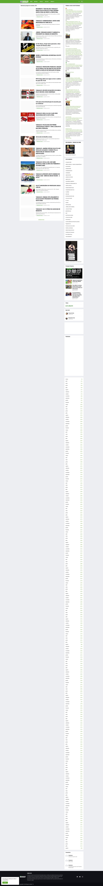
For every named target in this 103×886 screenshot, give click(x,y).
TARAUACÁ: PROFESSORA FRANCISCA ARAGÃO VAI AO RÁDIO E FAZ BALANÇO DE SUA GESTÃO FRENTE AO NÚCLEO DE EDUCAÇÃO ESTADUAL (48, 68)
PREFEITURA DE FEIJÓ (70, 230)
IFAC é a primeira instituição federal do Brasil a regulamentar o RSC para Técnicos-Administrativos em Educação (74, 119)
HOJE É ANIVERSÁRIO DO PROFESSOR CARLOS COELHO (48, 186)
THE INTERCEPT (69, 236)
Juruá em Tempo (69, 208)
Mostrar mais (70, 314)
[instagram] (82, 877)
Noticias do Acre (69, 128)
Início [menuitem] (31, 1)
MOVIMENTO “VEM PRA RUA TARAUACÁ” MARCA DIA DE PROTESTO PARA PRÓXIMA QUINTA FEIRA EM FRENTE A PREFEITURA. (47, 10)
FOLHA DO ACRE (69, 198)
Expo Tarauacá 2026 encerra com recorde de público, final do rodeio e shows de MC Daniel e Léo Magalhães (74, 12)
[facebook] (77, 877)
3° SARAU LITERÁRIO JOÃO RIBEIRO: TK (73, 39)
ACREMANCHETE (69, 170)
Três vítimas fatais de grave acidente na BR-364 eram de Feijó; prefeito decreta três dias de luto (73, 273)
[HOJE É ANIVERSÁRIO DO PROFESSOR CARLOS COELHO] (28, 189)
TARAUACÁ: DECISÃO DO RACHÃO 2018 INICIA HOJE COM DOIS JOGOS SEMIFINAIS (48, 91)
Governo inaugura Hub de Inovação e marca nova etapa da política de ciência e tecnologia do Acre (74, 131)
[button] (79, 1)
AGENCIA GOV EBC (69, 177)
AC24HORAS (68, 166)
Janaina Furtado (69, 100)
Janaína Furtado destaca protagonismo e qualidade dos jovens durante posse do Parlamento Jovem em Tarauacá (73, 107)
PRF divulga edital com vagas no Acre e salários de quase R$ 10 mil (48, 79)
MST (66, 213)
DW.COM (67, 194)
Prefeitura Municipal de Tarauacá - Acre (73, 21)
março (74, 379)
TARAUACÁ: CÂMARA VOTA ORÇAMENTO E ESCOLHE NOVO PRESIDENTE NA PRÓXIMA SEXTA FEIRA (47, 198)
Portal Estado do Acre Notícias (71, 48)
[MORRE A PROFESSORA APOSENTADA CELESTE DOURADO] (28, 59)
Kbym (67, 33)
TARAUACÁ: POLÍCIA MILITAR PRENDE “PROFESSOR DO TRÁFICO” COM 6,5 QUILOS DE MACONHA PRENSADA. (48, 126)
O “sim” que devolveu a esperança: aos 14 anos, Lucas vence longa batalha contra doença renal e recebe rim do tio (77, 295)
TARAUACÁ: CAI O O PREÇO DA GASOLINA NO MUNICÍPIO (48, 210)
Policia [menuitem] (41, 1)
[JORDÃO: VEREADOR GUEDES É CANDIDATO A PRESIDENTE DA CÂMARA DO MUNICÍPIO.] (28, 36)
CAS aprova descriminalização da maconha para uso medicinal (48, 102)
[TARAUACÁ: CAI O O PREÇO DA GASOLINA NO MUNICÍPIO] (28, 212)
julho (74, 387)
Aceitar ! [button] (5, 882)
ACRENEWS (68, 172)
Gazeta (67, 202)
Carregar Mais (41, 219)
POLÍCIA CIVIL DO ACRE (70, 225)
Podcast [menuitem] (52, 1)
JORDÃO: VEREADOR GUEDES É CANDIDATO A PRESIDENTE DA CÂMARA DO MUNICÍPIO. (48, 33)
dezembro (74, 398)
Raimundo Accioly (71, 317)
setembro (74, 391)
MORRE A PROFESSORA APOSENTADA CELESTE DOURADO (48, 56)
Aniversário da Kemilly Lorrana (44, 137)
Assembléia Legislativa (70, 181)
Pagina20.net (68, 223)
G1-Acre (67, 200)
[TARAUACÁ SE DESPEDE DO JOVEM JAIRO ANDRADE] (69, 282)
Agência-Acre (68, 179)
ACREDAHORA (68, 168)
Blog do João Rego (69, 9)
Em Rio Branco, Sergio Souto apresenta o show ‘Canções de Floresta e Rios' (48, 44)
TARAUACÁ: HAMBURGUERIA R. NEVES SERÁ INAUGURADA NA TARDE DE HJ (48, 21)
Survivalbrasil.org (69, 234)
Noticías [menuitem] (35, 1)
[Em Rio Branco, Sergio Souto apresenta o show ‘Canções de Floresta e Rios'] (28, 47)
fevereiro (74, 402)
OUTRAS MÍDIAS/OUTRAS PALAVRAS (72, 221)
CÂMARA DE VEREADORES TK (71, 183)
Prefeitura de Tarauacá (70, 232)
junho (74, 385)
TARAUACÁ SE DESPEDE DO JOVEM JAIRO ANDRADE (77, 281)
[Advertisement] (74, 357)
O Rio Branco (68, 219)
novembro (74, 396)
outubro (74, 393)
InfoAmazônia (68, 204)
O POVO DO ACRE (69, 217)
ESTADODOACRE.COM (70, 196)
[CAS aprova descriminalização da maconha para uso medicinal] (28, 105)
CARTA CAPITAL (69, 185)
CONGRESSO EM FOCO (70, 189)
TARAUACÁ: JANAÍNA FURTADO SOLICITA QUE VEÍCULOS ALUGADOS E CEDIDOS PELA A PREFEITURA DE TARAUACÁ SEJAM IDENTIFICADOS (48, 151)
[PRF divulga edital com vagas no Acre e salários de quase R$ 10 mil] (28, 82)
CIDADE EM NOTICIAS (70, 187)
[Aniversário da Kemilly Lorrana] (28, 140)
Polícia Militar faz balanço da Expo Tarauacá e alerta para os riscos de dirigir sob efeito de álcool (77, 287)
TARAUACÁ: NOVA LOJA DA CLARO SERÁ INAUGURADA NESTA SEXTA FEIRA (47, 114)
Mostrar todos (68, 138)
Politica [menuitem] (46, 1)
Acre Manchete (68, 116)
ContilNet (67, 191)
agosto (74, 389)
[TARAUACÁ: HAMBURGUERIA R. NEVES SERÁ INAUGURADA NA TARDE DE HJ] (28, 24)
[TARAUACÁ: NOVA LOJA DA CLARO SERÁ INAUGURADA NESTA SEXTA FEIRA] (28, 117)
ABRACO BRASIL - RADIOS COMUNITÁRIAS (74, 164)
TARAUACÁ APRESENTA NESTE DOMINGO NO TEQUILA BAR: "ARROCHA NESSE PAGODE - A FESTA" (48, 175)
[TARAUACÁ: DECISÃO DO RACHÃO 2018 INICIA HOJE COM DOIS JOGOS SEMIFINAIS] (28, 94)
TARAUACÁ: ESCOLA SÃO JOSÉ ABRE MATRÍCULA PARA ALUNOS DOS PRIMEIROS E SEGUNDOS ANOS (48, 163)
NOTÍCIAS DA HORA (69, 215)
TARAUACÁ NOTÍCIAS (70, 72)
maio (74, 383)
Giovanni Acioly (71, 313)
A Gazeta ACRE (68, 162)
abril (74, 381)
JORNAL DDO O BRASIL (70, 206)
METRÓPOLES (68, 211)
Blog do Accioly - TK (29, 884)
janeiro (74, 400)
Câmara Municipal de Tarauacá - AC (72, 89)
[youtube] (80, 877)
